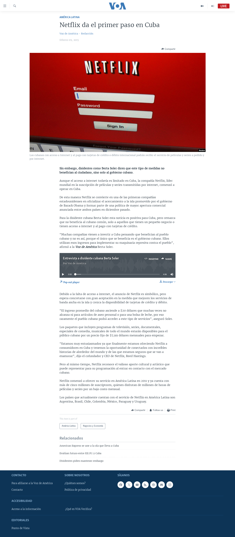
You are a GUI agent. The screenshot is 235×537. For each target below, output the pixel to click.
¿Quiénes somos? (75, 483)
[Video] (202, 6)
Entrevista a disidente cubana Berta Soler (91, 258)
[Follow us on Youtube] (137, 484)
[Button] (168, 49)
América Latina (69, 17)
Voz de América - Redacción (76, 33)
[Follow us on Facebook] (121, 484)
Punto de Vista (20, 528)
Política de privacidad (78, 489)
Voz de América (77, 263)
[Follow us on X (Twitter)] (129, 484)
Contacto (17, 489)
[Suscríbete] (161, 484)
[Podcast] (153, 484)
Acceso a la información (26, 509)
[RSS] (145, 484)
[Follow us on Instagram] (169, 484)
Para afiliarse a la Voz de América (32, 483)
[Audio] (212, 6)
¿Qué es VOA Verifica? (78, 509)
